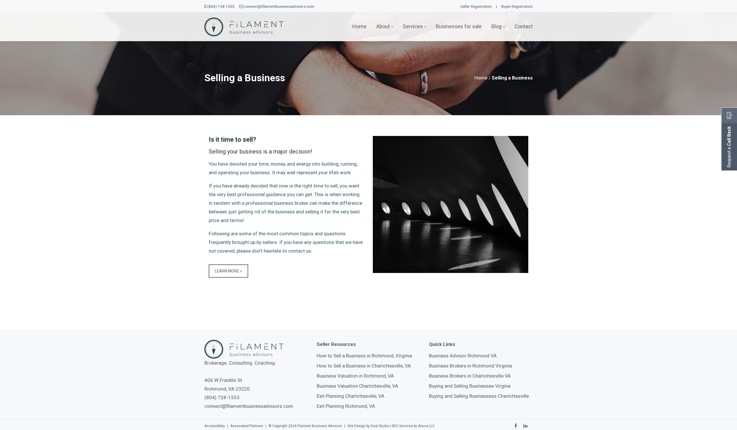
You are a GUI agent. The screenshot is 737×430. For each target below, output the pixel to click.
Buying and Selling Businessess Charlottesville (479, 396)
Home (480, 78)
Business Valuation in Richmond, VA (355, 376)
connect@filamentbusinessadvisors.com (279, 6)
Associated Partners (246, 426)
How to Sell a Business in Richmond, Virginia (364, 356)
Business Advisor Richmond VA (463, 356)
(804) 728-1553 (222, 397)
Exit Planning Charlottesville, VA (350, 396)
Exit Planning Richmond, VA (346, 406)
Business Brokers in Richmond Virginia (470, 366)
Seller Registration (476, 6)
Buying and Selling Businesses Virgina (469, 386)
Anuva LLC (426, 426)
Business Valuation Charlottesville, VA (357, 386)
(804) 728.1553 (221, 6)
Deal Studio (380, 426)
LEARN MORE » (228, 271)
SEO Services (402, 426)
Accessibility (214, 426)
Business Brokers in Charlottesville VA (470, 376)
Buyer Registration (517, 6)
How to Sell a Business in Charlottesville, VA (364, 366)
